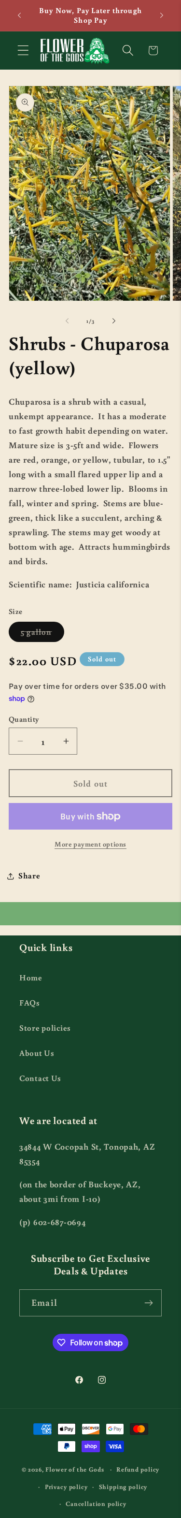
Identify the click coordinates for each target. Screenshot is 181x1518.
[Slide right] (114, 320)
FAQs (29, 1002)
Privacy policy (66, 1486)
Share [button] (29, 875)
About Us (37, 1053)
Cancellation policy (96, 1503)
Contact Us (40, 1078)
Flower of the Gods (74, 1469)
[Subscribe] (148, 1302)
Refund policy (137, 1469)
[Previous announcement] (19, 15)
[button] (23, 50)
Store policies (45, 1027)
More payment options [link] (90, 843)
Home (30, 977)
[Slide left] (67, 320)
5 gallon (42, 634)
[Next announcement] (161, 15)
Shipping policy (123, 1486)
